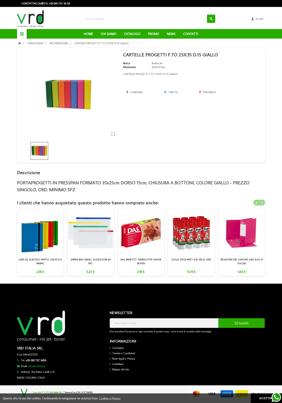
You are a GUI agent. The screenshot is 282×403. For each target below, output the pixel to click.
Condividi (136, 92)
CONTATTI (190, 34)
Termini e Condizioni (123, 353)
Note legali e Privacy (123, 358)
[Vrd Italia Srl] (30, 18)
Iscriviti (243, 323)
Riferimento (129, 67)
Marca (126, 63)
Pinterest (209, 92)
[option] (40, 242)
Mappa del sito (120, 369)
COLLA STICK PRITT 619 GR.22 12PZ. (191, 259)
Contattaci (118, 364)
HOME (88, 34)
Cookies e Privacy (109, 398)
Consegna (118, 348)
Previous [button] (256, 202)
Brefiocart (157, 63)
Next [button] (262, 202)
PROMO (153, 34)
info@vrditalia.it (36, 366)
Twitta (172, 92)
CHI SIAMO (108, 34)
